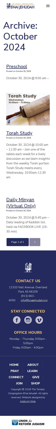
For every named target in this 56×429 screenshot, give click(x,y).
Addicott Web (28, 401)
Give (36, 377)
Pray (15, 371)
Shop (35, 383)
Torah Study (19, 133)
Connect (16, 377)
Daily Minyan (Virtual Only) (21, 203)
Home (14, 365)
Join (19, 383)
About (33, 365)
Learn (32, 371)
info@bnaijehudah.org (34, 300)
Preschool (16, 66)
